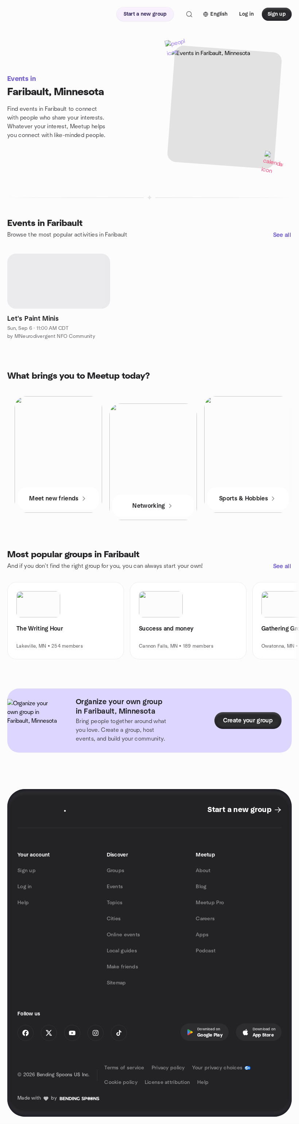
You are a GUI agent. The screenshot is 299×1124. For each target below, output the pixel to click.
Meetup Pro (210, 902)
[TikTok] (119, 1033)
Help (23, 902)
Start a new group (239, 809)
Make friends (122, 966)
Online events (123, 934)
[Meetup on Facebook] (26, 1033)
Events (115, 886)
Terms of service (124, 1067)
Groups (116, 870)
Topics (115, 902)
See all (282, 235)
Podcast (205, 950)
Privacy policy (168, 1067)
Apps (202, 934)
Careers (205, 918)
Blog (201, 886)
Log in (25, 886)
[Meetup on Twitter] (49, 1033)
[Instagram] (96, 1033)
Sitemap (116, 983)
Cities (114, 918)
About (203, 870)
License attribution (167, 1082)
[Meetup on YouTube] (72, 1033)
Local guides (122, 950)
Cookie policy (120, 1082)
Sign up (27, 870)
